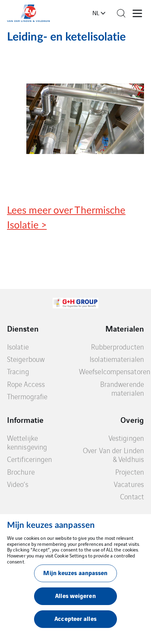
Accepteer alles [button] (75, 618)
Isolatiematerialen (117, 359)
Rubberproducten (117, 346)
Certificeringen (29, 459)
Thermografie (27, 396)
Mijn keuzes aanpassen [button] (75, 572)
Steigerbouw (26, 359)
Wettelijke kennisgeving (27, 442)
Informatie (25, 420)
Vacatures (129, 484)
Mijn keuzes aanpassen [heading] (51, 525)
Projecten (129, 471)
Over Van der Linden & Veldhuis (113, 455)
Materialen (124, 328)
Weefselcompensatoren (114, 371)
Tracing (18, 371)
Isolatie (18, 346)
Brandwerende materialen (122, 388)
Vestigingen (126, 437)
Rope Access (26, 384)
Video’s (17, 484)
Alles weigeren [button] (75, 595)
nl (95, 12)
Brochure (21, 471)
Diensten (23, 328)
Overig (132, 420)
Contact (132, 496)
